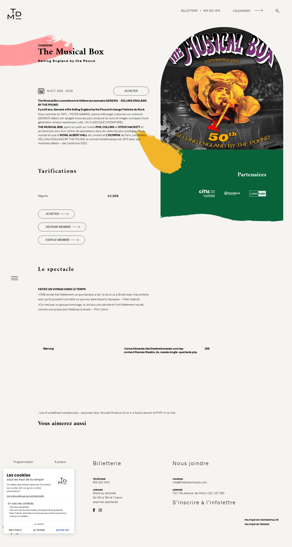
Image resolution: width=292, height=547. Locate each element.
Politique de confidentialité (261, 520)
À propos (60, 462)
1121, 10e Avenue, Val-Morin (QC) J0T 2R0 (198, 493)
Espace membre (58, 239)
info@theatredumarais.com (190, 482)
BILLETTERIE (189, 10)
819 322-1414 (212, 10)
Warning (48, 348)
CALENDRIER (241, 10)
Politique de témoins (257, 524)
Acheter (131, 91)
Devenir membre (58, 226)
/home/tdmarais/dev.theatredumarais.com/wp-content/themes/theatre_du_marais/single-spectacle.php (160, 350)
